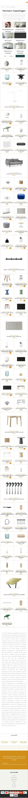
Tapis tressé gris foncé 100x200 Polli (21, 366)
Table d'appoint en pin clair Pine (21, 461)
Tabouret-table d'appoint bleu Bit (7, 299)
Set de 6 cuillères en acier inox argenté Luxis (14, 499)
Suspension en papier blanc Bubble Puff (7, 557)
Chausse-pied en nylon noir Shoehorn (21, 557)
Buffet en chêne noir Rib (7, 394)
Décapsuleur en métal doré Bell (7, 571)
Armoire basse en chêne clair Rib (7, 447)
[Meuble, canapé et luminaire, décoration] (14, 3)
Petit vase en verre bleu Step (7, 542)
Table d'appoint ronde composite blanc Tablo (7, 284)
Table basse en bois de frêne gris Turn (21, 447)
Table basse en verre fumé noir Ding (21, 84)
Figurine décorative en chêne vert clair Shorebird (7, 136)
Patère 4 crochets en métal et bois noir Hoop (14, 269)
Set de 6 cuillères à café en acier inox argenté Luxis (21, 528)
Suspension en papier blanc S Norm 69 (7, 69)
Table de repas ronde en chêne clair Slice (14, 432)
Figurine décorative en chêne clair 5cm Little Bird (21, 514)
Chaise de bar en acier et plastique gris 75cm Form (21, 351)
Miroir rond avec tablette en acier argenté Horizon (7, 366)
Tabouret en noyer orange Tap (7, 313)
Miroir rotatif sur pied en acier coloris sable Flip (7, 122)
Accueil (2, 6)
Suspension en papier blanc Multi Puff (21, 476)
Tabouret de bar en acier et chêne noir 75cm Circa (21, 284)
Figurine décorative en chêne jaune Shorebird (14, 594)
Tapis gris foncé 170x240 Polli (20, 313)
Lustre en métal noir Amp (7, 188)
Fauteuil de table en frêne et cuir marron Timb (7, 476)
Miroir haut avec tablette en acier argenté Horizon (7, 351)
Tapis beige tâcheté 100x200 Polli (14, 336)
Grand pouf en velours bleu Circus (21, 203)
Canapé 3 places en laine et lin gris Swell (21, 151)
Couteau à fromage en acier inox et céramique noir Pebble (7, 514)
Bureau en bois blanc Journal (7, 461)
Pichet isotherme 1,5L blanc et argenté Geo (21, 69)
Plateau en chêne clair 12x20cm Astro (21, 543)
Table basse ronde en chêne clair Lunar (21, 232)
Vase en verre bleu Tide (7, 83)
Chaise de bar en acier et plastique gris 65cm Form (21, 246)
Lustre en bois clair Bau (21, 379)
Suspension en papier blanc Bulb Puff (21, 136)
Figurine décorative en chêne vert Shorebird (7, 624)
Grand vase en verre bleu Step (7, 380)
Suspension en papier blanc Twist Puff (21, 122)
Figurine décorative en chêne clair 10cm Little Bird (21, 609)
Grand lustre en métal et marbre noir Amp (7, 409)
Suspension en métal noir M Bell (7, 246)
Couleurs (11, 56)
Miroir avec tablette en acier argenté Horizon (7, 217)
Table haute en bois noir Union (21, 409)
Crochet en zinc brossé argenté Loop (7, 528)
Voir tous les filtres (20, 56)
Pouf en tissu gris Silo (7, 231)
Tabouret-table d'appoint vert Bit (21, 299)
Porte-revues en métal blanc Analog (7, 151)
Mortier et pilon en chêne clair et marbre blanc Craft (21, 189)
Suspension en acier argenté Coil (7, 203)
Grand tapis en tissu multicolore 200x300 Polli (21, 217)
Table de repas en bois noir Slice (21, 394)
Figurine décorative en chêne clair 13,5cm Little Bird (21, 572)
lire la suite (19, 19)
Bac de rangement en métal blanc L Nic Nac (7, 609)
